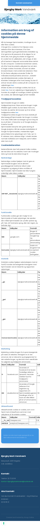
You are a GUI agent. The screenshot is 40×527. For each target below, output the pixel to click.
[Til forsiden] (20, 9)
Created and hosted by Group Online (20, 517)
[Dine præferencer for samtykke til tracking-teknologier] (4, 523)
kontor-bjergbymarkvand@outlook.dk (17, 481)
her (12, 85)
